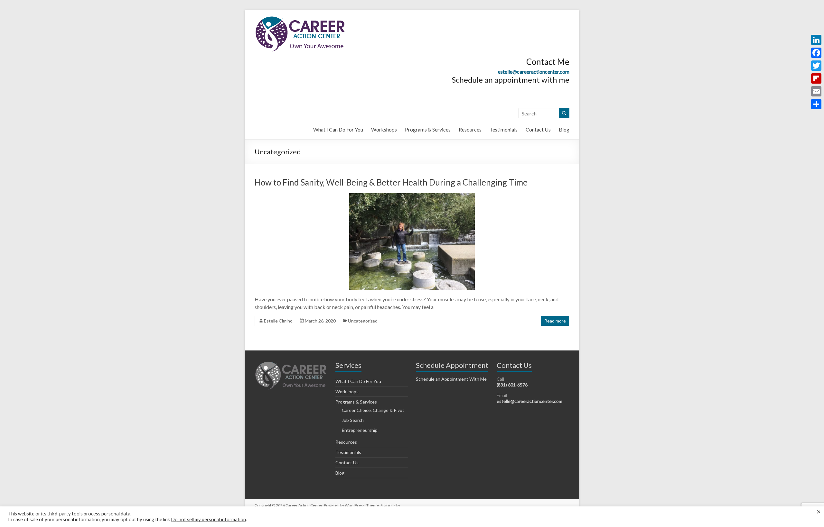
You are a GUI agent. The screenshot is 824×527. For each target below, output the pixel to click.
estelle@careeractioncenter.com (533, 71)
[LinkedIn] (816, 39)
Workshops (384, 129)
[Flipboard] (816, 78)
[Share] (816, 104)
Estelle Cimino (278, 320)
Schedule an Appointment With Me (451, 379)
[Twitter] (816, 65)
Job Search (353, 420)
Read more (555, 320)
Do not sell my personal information (208, 519)
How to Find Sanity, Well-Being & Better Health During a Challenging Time (391, 182)
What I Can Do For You (338, 129)
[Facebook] (816, 52)
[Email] (816, 91)
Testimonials (504, 129)
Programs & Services (428, 129)
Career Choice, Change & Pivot (373, 410)
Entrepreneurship (360, 430)
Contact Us (538, 129)
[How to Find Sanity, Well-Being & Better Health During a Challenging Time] (412, 196)
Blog (564, 129)
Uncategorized (363, 320)
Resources (470, 129)
